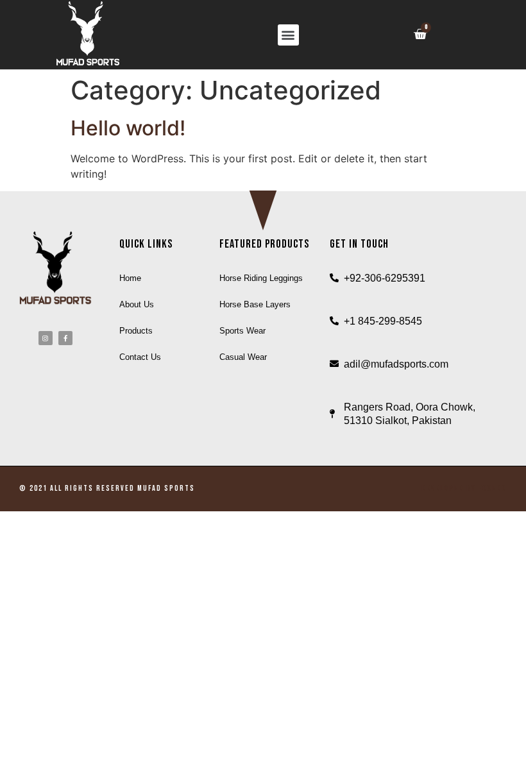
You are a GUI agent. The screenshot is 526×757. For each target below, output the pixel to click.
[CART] (420, 34)
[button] (288, 35)
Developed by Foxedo (464, 488)
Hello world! (128, 127)
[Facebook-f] (65, 338)
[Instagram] (45, 338)
